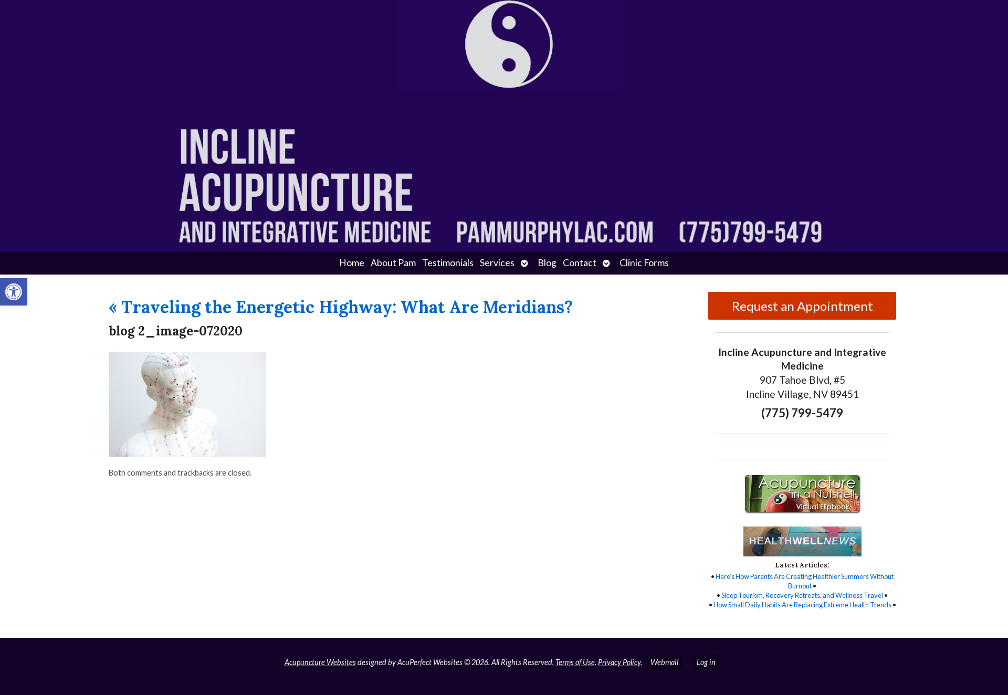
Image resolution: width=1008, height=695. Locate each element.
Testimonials (448, 262)
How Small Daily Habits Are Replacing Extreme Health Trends (802, 605)
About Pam (393, 262)
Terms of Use (575, 662)
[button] (13, 292)
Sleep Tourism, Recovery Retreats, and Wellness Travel (802, 595)
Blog (547, 262)
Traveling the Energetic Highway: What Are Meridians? (341, 307)
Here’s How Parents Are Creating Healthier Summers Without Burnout (805, 581)
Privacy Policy (619, 662)
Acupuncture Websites (320, 662)
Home (351, 262)
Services (497, 262)
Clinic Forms (644, 262)
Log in (706, 662)
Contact (579, 262)
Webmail (664, 662)
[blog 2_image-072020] (187, 453)
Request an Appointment (802, 305)
